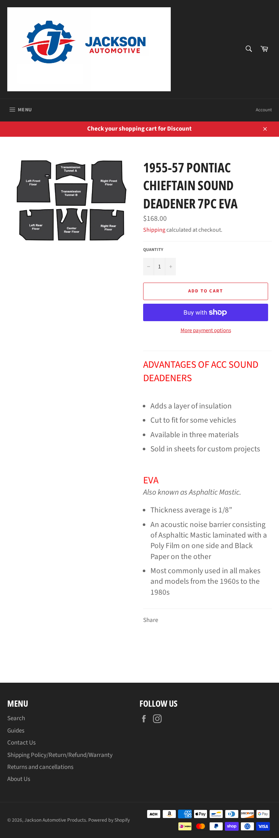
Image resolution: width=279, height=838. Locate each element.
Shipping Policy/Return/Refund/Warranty (60, 755)
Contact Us (21, 742)
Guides (15, 730)
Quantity (153, 250)
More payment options (206, 330)
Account (264, 110)
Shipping (154, 230)
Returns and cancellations (40, 767)
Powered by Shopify (109, 820)
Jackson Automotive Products (55, 820)
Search (16, 718)
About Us (18, 779)
